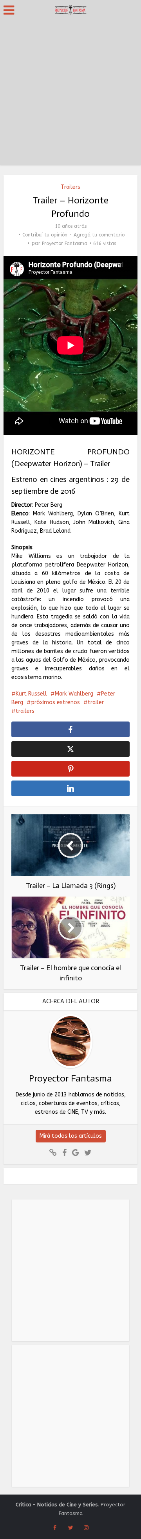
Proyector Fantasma (64, 243)
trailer (96, 702)
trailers (25, 711)
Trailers (70, 187)
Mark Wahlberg (74, 693)
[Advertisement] (70, 94)
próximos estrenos (55, 702)
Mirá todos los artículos (71, 1136)
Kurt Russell (31, 693)
